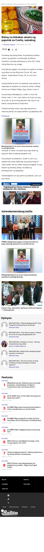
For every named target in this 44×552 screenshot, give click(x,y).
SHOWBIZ (5, 484)
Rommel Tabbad (9, 44)
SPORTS (26, 479)
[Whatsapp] (16, 50)
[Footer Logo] (9, 512)
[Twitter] (12, 50)
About (4, 507)
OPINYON (5, 489)
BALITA (4, 479)
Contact (33, 507)
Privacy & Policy (14, 507)
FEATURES (27, 484)
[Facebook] (9, 50)
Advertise (25, 507)
